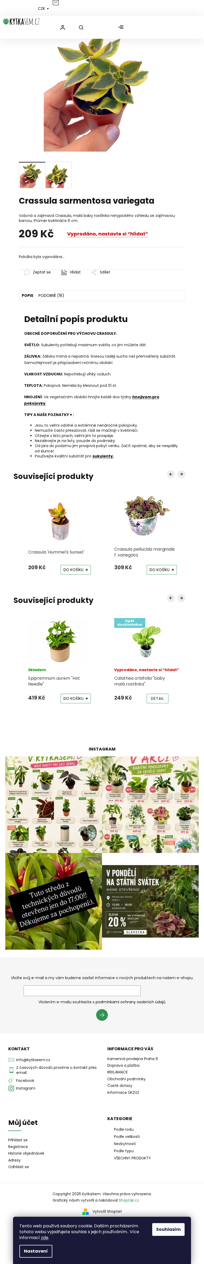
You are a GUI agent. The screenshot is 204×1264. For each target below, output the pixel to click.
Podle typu (124, 1151)
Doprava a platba (123, 1065)
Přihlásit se (104, 1016)
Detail (157, 698)
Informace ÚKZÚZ (123, 1092)
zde (44, 1238)
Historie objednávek (26, 1153)
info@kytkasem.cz (33, 1059)
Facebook (25, 1080)
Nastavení (36, 1251)
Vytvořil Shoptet (107, 1211)
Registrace (18, 1146)
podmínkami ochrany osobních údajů (130, 1002)
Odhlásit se (18, 1166)
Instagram (25, 1088)
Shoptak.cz (129, 1200)
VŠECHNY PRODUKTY (132, 1158)
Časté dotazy (119, 1085)
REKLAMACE (117, 1072)
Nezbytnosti (125, 1143)
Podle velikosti (127, 1136)
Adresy (14, 1160)
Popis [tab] (27, 295)
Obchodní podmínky (126, 1079)
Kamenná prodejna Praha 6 (132, 1058)
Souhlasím (168, 1229)
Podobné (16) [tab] (51, 295)
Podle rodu (124, 1129)
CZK (42, 8)
